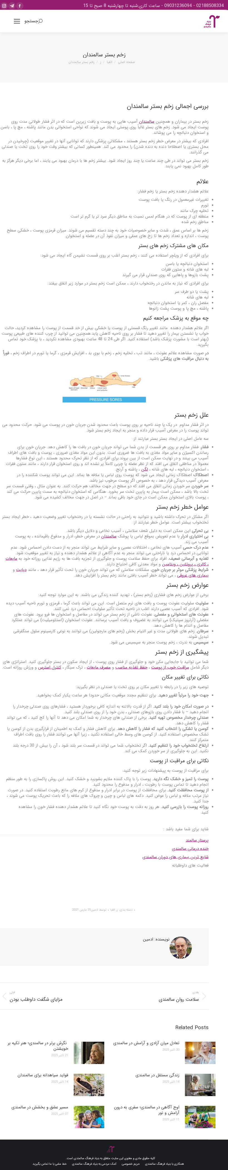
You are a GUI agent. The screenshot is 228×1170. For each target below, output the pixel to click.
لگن (144, 469)
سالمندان (146, 121)
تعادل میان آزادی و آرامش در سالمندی (146, 1043)
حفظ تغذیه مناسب (131, 667)
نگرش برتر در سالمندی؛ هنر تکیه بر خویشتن (38, 1045)
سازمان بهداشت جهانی (189, 882)
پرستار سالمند (197, 840)
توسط (98, 910)
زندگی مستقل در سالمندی (157, 1075)
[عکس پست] (200, 1053)
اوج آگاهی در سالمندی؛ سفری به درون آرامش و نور (146, 1110)
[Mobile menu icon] (17, 21)
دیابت (21, 569)
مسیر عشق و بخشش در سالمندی (39, 1107)
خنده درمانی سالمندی (190, 848)
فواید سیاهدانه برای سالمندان (43, 1075)
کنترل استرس (49, 667)
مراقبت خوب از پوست (170, 667)
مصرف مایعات (99, 667)
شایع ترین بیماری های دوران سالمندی (175, 857)
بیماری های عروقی (193, 575)
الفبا (112, 910)
